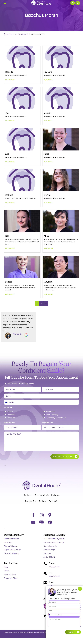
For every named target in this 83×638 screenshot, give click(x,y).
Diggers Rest (31, 501)
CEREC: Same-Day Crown (54, 539)
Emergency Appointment (56, 418)
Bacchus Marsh (42, 495)
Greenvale (53, 501)
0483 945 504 (54, 576)
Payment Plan (10, 574)
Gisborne (55, 495)
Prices (6, 571)
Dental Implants (50, 546)
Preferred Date (9, 422)
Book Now (72, 3)
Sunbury (28, 495)
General (10, 412)
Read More (10, 80)
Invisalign (8, 542)
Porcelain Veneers (11, 539)
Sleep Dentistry (52, 415)
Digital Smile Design (12, 550)
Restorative (50, 412)
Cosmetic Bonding (11, 553)
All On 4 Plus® (49, 557)
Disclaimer (39, 632)
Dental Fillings (49, 550)
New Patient (12, 384)
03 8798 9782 (77, 3)
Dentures (47, 553)
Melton (42, 501)
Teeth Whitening (10, 546)
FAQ (6, 567)
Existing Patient (27, 384)
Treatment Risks (10, 578)
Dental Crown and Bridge (54, 542)
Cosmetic (10, 415)
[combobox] (6, 402)
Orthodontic (11, 418)
